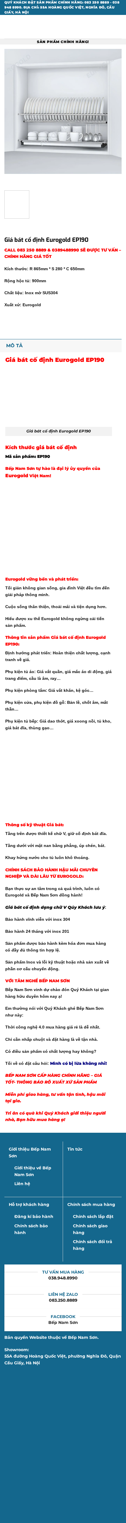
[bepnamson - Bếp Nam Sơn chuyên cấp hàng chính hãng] (63, 27)
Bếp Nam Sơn (63, 1322)
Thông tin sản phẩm (27, 637)
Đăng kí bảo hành (33, 1216)
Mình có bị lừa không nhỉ (77, 1063)
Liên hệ (22, 1183)
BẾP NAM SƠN (54, 980)
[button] (7, 27)
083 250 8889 (32, 250)
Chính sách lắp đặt (93, 1216)
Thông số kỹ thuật (25, 824)
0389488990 (65, 250)
